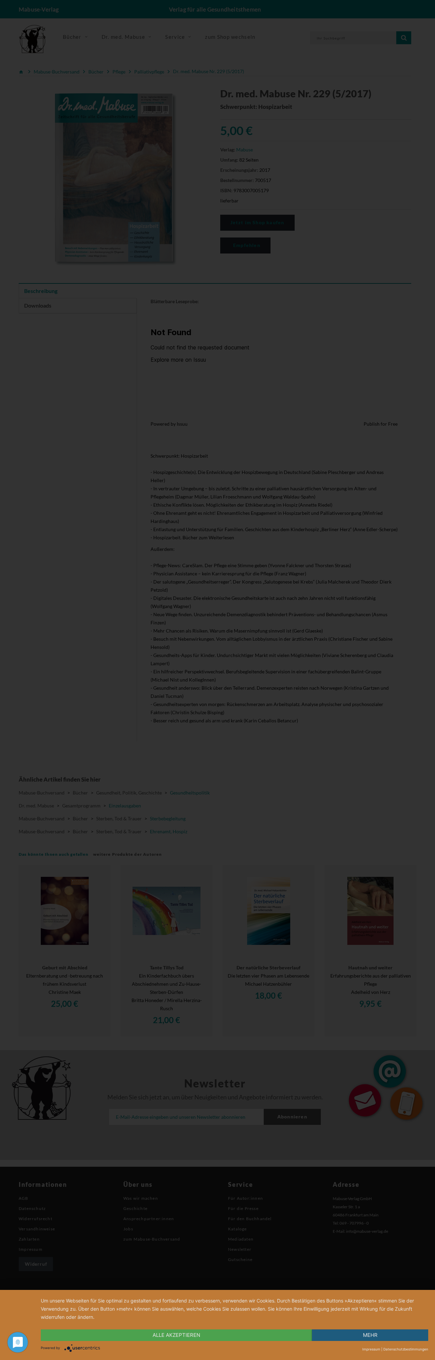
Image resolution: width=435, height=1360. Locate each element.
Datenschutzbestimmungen (405, 1349)
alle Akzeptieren (176, 1335)
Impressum (371, 1349)
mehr (370, 1335)
